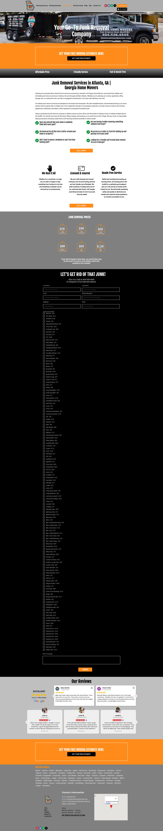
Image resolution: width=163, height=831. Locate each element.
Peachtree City (100, 780)
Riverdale (39, 783)
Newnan (64, 780)
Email (44, 293)
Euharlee (102, 775)
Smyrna (51, 783)
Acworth (44, 770)
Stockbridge (79, 783)
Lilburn (79, 778)
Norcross (57, 780)
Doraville (39, 775)
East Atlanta (72, 775)
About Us (47, 814)
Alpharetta (58, 770)
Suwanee (109, 783)
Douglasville (47, 775)
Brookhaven (102, 770)
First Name (46, 285)
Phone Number (87, 293)
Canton (45, 773)
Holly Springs (45, 778)
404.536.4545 (71, 797)
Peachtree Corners (75, 780)
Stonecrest (101, 783)
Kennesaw (71, 778)
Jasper (54, 778)
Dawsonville (108, 773)
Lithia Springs (106, 778)
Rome (45, 783)
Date (83, 302)
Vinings (38, 786)
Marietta (115, 778)
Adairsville (67, 770)
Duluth (64, 775)
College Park (71, 773)
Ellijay (88, 775)
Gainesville (110, 775)
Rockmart (110, 780)
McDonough (48, 780)
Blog (45, 810)
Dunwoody (56, 775)
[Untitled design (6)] (108, 5)
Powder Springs (88, 780)
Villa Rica (117, 783)
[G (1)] (114, 5)
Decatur (117, 773)
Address (45, 302)
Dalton (100, 773)
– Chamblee (61, 773)
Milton (122, 778)
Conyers (79, 773)
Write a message (47, 654)
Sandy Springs (61, 783)
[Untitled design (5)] (105, 5)
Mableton (39, 780)
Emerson (95, 775)
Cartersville (53, 773)
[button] (42, 5)
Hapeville (120, 775)
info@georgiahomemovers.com (77, 799)
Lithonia (97, 778)
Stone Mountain (90, 783)
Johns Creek (62, 778)
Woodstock (46, 786)
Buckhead (110, 770)
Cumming (87, 773)
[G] (111, 5)
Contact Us (48, 816)
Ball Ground (83, 770)
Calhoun (38, 773)
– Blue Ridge (91, 770)
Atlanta (37, 770)
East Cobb (81, 775)
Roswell (117, 780)
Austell (51, 770)
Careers (46, 812)
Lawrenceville (87, 778)
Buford (118, 770)
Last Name (85, 285)
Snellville (71, 783)
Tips (45, 808)
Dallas (94, 773)
